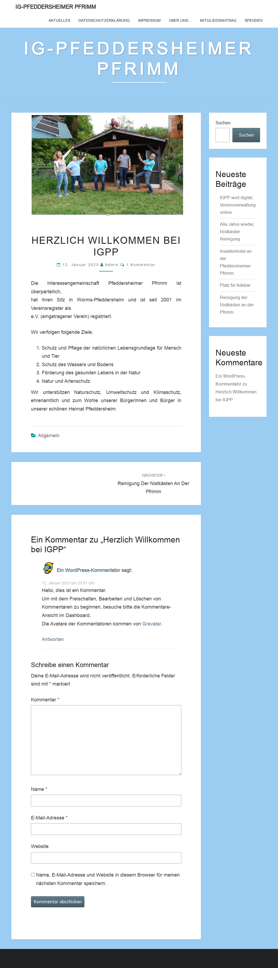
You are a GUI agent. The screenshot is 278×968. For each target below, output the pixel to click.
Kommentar (45, 699)
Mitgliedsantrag (218, 20)
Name (39, 789)
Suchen (223, 123)
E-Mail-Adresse (49, 818)
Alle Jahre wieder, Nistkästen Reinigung (237, 231)
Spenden (254, 20)
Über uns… (180, 20)
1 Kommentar (141, 265)
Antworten (53, 639)
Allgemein (48, 435)
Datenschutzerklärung (104, 20)
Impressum (149, 20)
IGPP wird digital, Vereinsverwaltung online (238, 205)
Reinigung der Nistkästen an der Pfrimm (153, 483)
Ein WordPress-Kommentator (88, 570)
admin (112, 265)
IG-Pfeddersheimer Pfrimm (55, 7)
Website (40, 846)
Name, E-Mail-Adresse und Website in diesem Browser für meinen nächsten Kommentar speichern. (108, 879)
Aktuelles (59, 20)
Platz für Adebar (235, 285)
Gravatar (151, 624)
